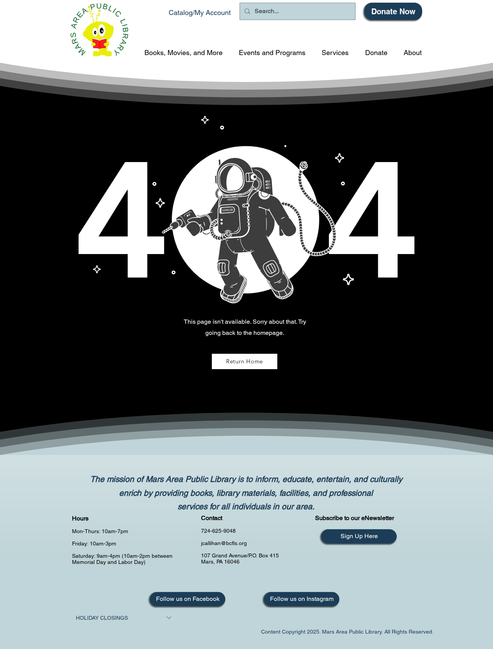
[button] (183, 53)
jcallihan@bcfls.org (224, 543)
